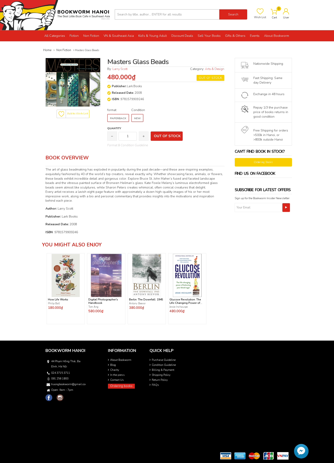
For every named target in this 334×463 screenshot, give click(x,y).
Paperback (118, 118)
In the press (117, 375)
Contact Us (117, 380)
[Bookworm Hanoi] (55, 15)
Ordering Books (263, 162)
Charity (114, 370)
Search (233, 14)
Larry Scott (119, 69)
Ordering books (121, 386)
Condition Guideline (164, 365)
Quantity (114, 128)
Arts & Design (214, 69)
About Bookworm (120, 360)
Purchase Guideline (164, 360)
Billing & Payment (163, 370)
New (137, 118)
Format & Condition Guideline (127, 145)
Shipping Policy (161, 375)
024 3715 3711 (60, 373)
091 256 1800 (59, 378)
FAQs (155, 385)
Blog (113, 365)
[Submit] (286, 207)
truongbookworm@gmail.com (68, 384)
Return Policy (160, 380)
